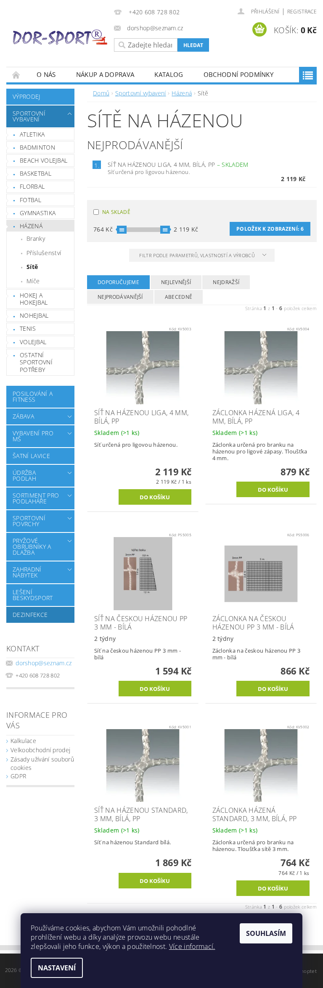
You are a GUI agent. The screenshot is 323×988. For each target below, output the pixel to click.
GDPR (18, 776)
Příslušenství (43, 253)
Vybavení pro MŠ (33, 436)
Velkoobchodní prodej (40, 750)
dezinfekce (30, 615)
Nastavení (57, 967)
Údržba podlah (24, 475)
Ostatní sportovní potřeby (36, 362)
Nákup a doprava (105, 74)
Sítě (32, 267)
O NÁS (46, 74)
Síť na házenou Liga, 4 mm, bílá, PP (178, 165)
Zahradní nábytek (27, 572)
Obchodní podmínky (238, 74)
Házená (31, 226)
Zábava (23, 416)
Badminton (37, 147)
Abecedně (179, 296)
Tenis (28, 328)
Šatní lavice (31, 456)
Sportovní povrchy (29, 521)
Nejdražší (226, 282)
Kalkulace (23, 741)
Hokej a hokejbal (34, 299)
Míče (33, 281)
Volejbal (33, 342)
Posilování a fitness (33, 396)
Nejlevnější (176, 282)
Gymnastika (38, 213)
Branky (35, 238)
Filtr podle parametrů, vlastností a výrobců (197, 255)
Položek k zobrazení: (270, 228)
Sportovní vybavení (29, 116)
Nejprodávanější (120, 296)
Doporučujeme (118, 282)
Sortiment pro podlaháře (36, 498)
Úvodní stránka (16, 74)
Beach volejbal (43, 160)
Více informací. (192, 946)
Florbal (32, 186)
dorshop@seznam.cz (43, 663)
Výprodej (26, 96)
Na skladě (116, 212)
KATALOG (168, 74)
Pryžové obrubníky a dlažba (32, 546)
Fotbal (30, 200)
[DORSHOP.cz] (60, 37)
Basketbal (35, 173)
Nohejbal (34, 315)
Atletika (32, 134)
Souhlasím (266, 933)
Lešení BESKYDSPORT (33, 595)
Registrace (302, 11)
